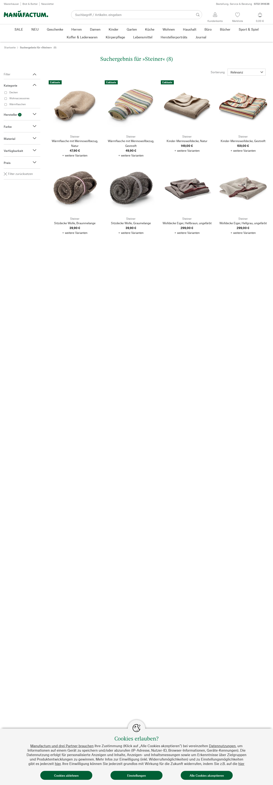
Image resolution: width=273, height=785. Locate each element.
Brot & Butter (30, 3)
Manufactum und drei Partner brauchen (62, 746)
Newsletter (47, 3)
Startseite (10, 47)
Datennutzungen (222, 746)
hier (58, 763)
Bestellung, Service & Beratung (242, 3)
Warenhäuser (11, 3)
